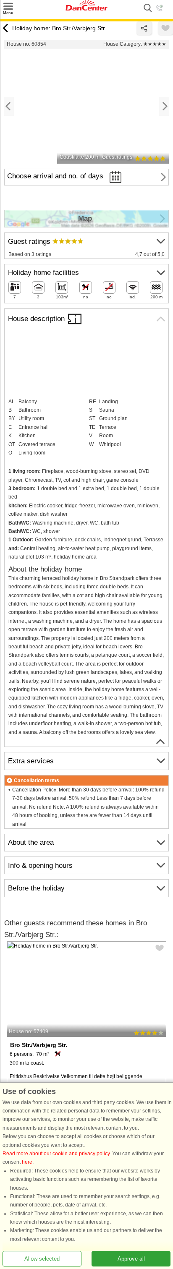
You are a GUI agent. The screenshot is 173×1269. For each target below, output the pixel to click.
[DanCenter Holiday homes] (86, 9)
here (27, 1162)
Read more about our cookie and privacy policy (56, 1154)
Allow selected (42, 1259)
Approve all (131, 1259)
